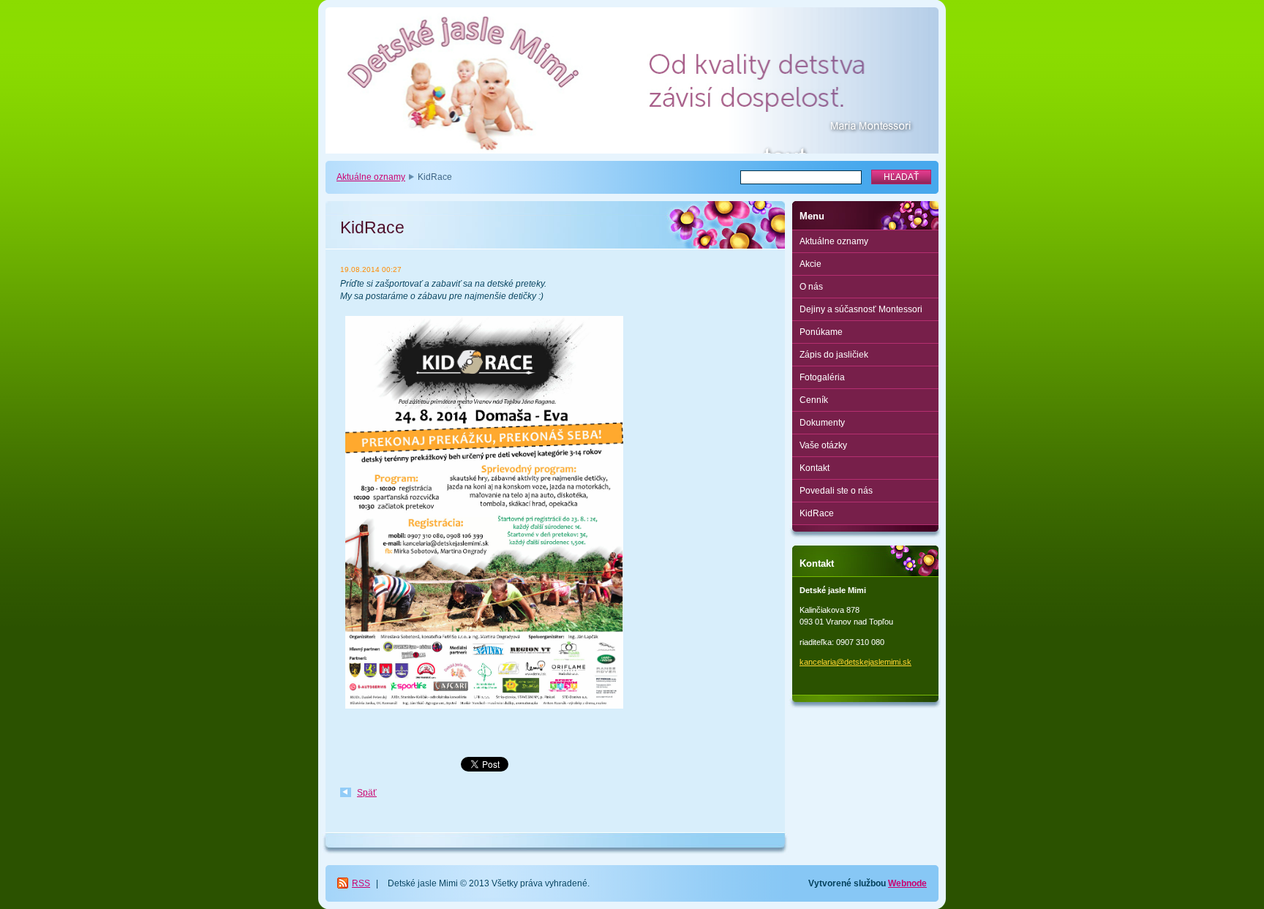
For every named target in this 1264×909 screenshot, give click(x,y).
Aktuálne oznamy (370, 177)
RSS (361, 883)
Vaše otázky (823, 445)
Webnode (907, 883)
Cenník (814, 400)
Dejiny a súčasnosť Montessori (861, 309)
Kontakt (815, 468)
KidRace (817, 513)
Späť (367, 793)
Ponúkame (821, 332)
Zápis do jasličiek (834, 355)
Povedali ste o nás (836, 491)
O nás (811, 287)
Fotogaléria (822, 377)
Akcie (810, 264)
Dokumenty (822, 423)
